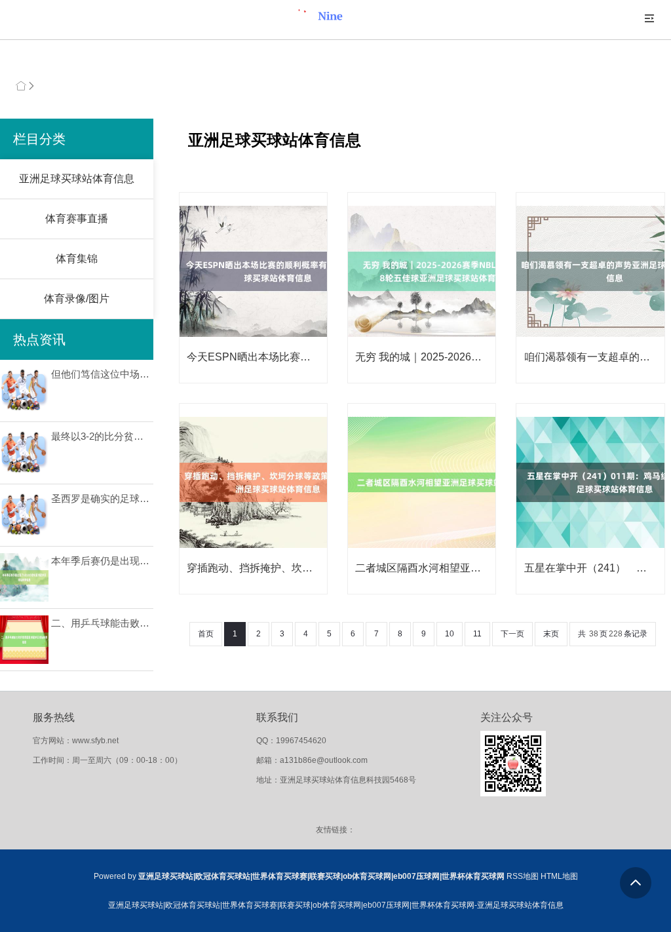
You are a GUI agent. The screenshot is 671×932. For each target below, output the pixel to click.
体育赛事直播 (76, 218)
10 (449, 633)
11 (477, 633)
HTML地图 (559, 876)
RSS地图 (523, 876)
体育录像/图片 (76, 298)
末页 (551, 633)
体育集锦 (77, 258)
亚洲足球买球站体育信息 (76, 178)
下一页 (512, 633)
